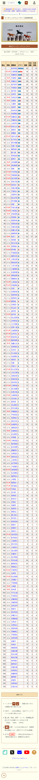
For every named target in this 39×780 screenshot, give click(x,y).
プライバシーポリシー (19, 758)
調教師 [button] (13, 65)
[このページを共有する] (3, 775)
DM (17, 767)
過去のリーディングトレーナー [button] (19, 46)
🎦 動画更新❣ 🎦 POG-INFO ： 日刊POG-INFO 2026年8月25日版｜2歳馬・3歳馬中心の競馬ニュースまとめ (20, 10)
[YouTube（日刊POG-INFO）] (26, 752)
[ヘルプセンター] (34, 752)
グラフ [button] (20, 65)
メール (25, 767)
